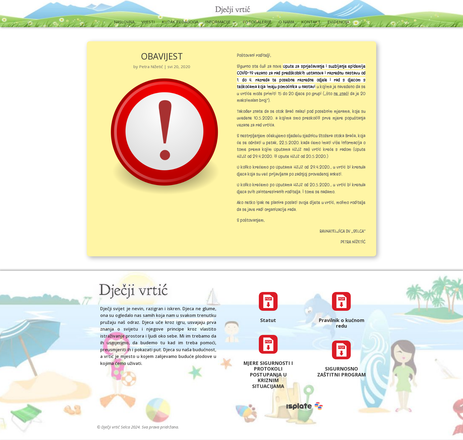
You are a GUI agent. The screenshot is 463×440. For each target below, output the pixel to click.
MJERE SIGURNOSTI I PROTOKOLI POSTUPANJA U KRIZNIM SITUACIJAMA (268, 374)
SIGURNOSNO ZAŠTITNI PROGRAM (341, 371)
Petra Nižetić (151, 66)
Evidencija (338, 22)
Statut (268, 320)
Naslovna (124, 22)
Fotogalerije (257, 22)
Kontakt (310, 22)
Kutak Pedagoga (180, 22)
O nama (286, 22)
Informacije (218, 22)
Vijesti (148, 22)
